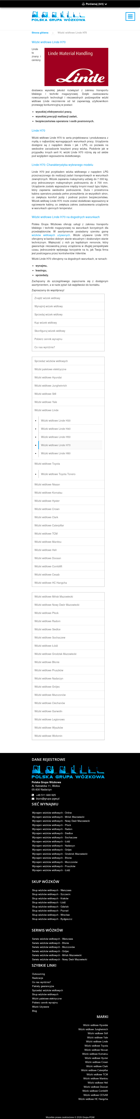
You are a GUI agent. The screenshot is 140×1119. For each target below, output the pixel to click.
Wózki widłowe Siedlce (47, 629)
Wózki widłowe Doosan (47, 558)
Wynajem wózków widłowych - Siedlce (52, 833)
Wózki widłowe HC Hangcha (50, 582)
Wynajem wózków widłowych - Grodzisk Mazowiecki (60, 853)
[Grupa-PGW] (58, 16)
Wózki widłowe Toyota (47, 463)
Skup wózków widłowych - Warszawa (51, 890)
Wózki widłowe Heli (45, 550)
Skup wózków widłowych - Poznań (50, 910)
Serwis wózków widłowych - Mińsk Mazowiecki (57, 955)
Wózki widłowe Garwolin (48, 711)
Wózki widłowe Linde (46, 410)
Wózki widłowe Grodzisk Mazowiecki (55, 654)
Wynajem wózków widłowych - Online (52, 812)
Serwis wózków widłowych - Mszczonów (53, 947)
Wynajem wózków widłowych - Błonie (52, 857)
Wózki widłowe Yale (45, 402)
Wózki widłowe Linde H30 (56, 420)
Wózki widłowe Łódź (46, 645)
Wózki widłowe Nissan (47, 484)
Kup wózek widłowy (45, 322)
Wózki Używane (40, 1006)
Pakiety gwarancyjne (43, 986)
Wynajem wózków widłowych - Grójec (52, 849)
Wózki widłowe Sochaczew (49, 637)
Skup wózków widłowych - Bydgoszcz (52, 919)
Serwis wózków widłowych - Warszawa (52, 938)
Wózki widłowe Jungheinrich (50, 385)
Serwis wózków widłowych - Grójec (50, 951)
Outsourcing (38, 974)
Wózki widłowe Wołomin (48, 736)
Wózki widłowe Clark (46, 517)
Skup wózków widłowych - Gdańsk (50, 906)
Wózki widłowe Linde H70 (56, 445)
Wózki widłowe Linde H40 (56, 428)
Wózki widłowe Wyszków (48, 727)
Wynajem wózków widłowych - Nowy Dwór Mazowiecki (61, 821)
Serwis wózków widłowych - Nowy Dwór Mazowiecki (59, 959)
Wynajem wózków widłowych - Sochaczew (54, 837)
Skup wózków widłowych (45, 994)
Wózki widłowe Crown (47, 509)
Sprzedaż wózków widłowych (51, 361)
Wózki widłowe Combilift (48, 566)
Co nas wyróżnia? (44, 347)
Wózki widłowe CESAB (95, 1095)
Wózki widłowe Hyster (47, 501)
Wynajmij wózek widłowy (48, 306)
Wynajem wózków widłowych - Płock (51, 825)
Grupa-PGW (88, 1117)
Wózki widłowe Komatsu (48, 492)
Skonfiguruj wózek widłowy (49, 331)
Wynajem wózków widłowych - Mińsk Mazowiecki (58, 817)
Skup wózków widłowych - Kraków (50, 898)
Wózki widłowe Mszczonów (50, 695)
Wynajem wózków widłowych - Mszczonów (54, 862)
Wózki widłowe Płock (46, 613)
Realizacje (37, 978)
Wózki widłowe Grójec (47, 686)
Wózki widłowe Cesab (47, 574)
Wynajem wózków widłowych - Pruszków (53, 866)
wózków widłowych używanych (51, 235)
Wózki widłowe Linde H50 (56, 437)
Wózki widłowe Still (45, 394)
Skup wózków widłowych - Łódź (49, 902)
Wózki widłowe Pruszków (48, 670)
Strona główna (40, 32)
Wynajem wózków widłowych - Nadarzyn (53, 845)
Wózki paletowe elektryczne (50, 369)
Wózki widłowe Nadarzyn (48, 678)
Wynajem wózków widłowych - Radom (52, 829)
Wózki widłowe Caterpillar (49, 525)
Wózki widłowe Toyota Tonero (58, 474)
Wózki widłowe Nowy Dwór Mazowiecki (56, 604)
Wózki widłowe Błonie (46, 662)
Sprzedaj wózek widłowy (48, 314)
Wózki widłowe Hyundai (48, 377)
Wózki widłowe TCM (46, 533)
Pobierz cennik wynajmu (48, 339)
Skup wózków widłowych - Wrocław (51, 914)
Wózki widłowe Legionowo (49, 719)
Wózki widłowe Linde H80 (56, 453)
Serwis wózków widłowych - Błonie (50, 943)
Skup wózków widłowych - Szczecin (51, 894)
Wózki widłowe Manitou (47, 541)
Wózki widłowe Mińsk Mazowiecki (53, 596)
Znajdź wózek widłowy (47, 298)
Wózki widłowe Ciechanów (49, 703)
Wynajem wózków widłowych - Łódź (51, 841)
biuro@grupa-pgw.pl (47, 798)
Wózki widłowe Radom (47, 621)
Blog (34, 1011)
